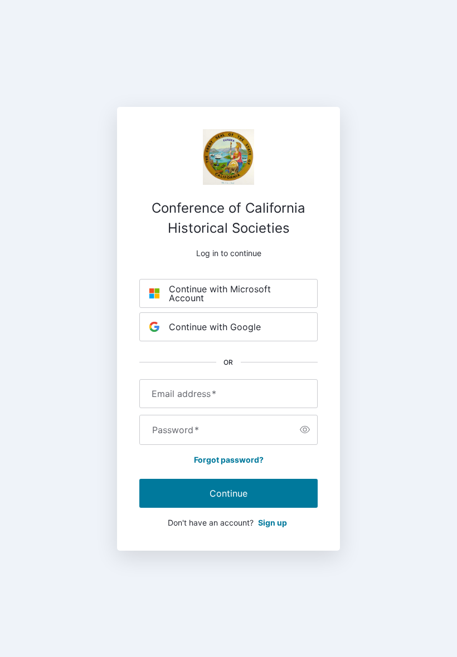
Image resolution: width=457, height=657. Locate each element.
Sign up (272, 522)
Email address (184, 394)
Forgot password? (229, 459)
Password (175, 430)
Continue (228, 493)
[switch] (305, 429)
